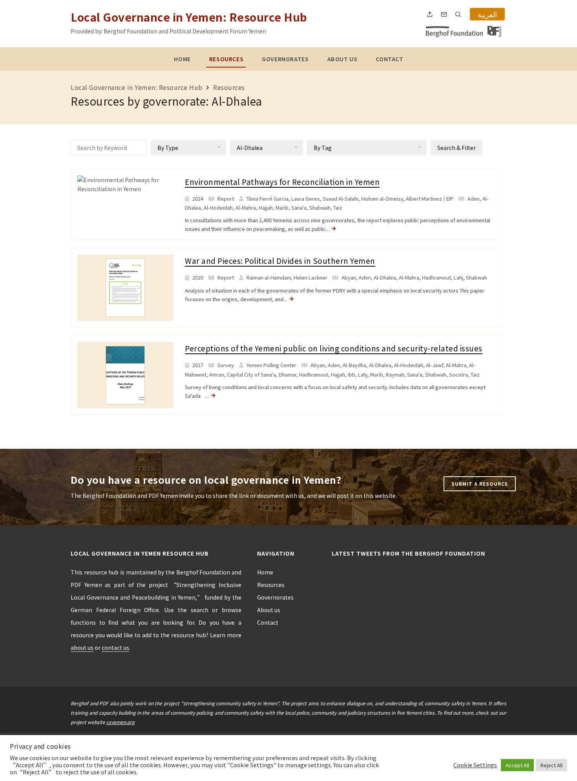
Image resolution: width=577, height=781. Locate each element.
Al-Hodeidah (218, 207)
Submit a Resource (479, 483)
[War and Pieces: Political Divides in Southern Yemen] (125, 287)
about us (82, 647)
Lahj (458, 277)
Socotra (458, 374)
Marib (282, 207)
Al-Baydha (354, 365)
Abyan (348, 277)
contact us (115, 647)
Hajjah (266, 207)
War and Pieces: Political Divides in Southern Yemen (280, 260)
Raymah (395, 374)
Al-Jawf (434, 365)
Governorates (285, 59)
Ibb (351, 374)
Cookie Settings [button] (475, 764)
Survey (225, 365)
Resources (226, 59)
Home (182, 59)
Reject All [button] (551, 765)
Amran (216, 374)
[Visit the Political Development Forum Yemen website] (494, 31)
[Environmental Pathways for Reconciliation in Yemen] (125, 184)
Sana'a (299, 207)
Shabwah (319, 207)
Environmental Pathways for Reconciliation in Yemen (282, 181)
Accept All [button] (517, 765)
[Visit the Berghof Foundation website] (454, 31)
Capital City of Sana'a (251, 374)
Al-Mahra (246, 207)
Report (225, 198)
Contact (389, 59)
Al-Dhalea (385, 277)
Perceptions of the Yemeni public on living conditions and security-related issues (333, 348)
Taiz (337, 207)
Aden (473, 198)
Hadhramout (436, 277)
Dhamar (287, 374)
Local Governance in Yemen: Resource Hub (189, 17)
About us (342, 59)
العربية (487, 14)
